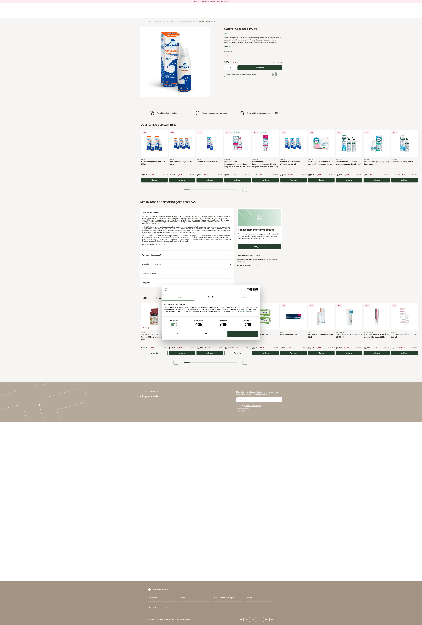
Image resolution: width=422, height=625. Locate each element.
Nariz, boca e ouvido (178, 21)
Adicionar (154, 180)
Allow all (242, 334)
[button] (195, 598)
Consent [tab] (178, 297)
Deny (179, 334)
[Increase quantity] (234, 67)
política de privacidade (253, 405)
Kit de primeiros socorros (161, 21)
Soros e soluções (191, 21)
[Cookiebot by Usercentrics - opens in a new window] (248, 289)
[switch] (199, 324)
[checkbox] (237, 405)
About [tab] (244, 297)
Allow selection (211, 334)
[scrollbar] (210, 189)
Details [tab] (211, 297)
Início (149, 21)
